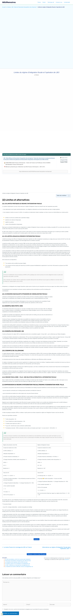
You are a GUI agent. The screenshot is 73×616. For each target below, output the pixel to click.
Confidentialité (67, 2)
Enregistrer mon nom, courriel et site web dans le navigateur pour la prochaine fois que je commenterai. (26, 609)
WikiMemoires (9, 2)
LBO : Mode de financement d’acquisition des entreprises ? (24, 7)
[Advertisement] (36, 143)
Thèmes (39, 2)
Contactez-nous (59, 2)
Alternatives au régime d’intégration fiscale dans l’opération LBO (56, 548)
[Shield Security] (2, 614)
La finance (8, 7)
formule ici (67, 559)
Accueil (3, 7)
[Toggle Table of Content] (68, 196)
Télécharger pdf (51, 2)
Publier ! (44, 2)
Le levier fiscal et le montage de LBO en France (17, 547)
